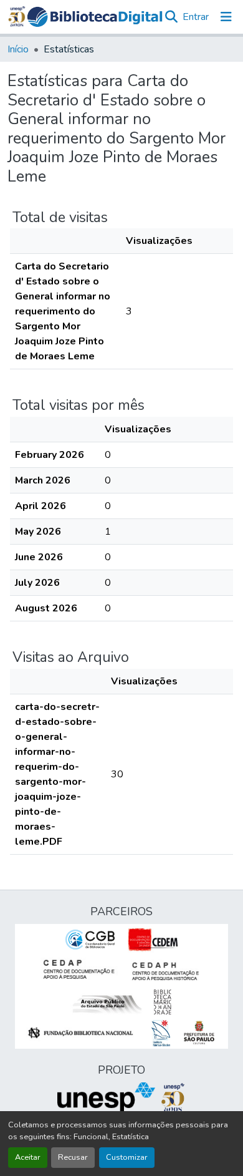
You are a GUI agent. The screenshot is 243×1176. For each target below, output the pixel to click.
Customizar (127, 1157)
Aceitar (27, 1157)
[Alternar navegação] (226, 17)
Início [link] (18, 49)
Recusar (73, 1157)
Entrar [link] (196, 17)
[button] (95, 17)
